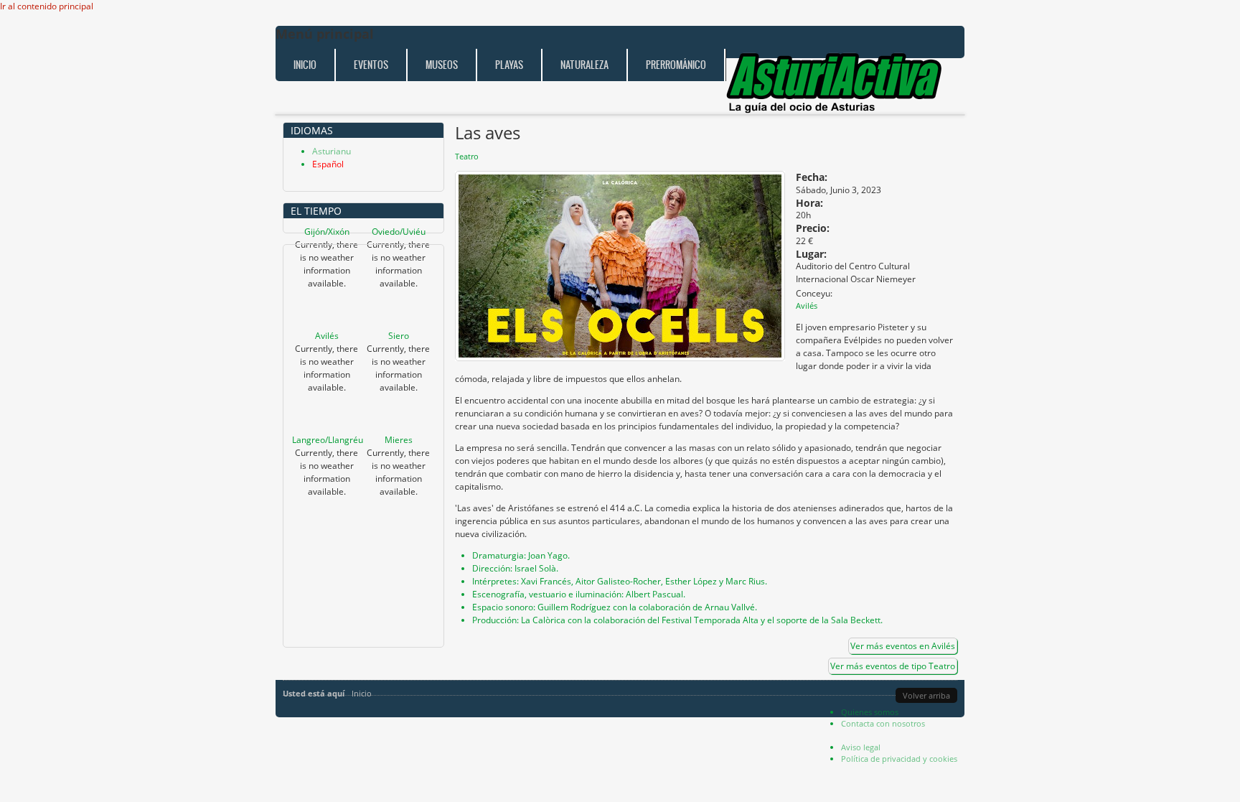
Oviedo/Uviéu (399, 231)
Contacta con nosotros (883, 723)
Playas (509, 65)
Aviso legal (860, 747)
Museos (442, 65)
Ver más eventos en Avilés (902, 646)
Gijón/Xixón (326, 231)
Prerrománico (676, 65)
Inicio (304, 65)
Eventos (371, 65)
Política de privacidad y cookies (899, 758)
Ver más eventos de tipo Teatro (892, 666)
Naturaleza (584, 65)
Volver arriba (926, 695)
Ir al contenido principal (46, 6)
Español (328, 164)
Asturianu (331, 151)
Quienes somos (869, 712)
